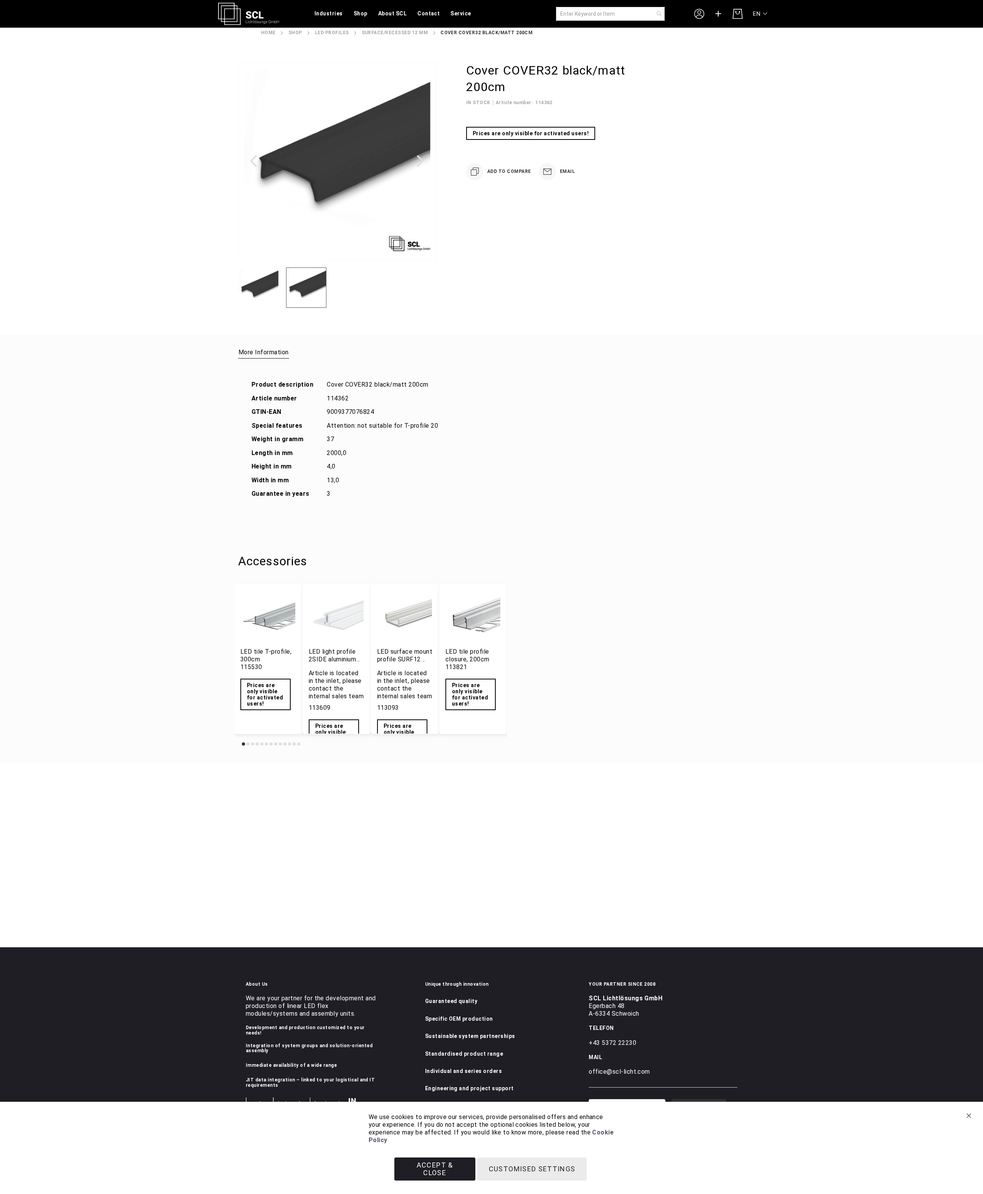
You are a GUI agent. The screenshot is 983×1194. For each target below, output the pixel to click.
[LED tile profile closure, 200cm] (473, 617)
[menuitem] (328, 14)
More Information (263, 352)
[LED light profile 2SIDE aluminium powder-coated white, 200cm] (337, 617)
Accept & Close (435, 1169)
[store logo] (248, 14)
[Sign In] (699, 13)
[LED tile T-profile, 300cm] (268, 617)
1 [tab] (243, 744)
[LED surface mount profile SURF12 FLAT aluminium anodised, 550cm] (405, 617)
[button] (760, 14)
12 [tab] (294, 744)
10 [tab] (284, 744)
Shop (295, 32)
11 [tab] (289, 744)
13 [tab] (298, 744)
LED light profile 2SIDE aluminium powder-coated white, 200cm (332, 663)
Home (268, 32)
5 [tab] (261, 744)
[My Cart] (737, 14)
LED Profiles (332, 32)
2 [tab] (248, 744)
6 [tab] (266, 744)
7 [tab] (271, 744)
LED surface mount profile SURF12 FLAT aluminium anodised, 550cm (404, 663)
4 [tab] (257, 744)
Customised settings (532, 1169)
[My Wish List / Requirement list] (718, 14)
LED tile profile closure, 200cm (467, 655)
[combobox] (610, 14)
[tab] (263, 352)
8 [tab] (275, 744)
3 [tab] (252, 744)
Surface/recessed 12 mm (395, 32)
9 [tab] (280, 744)
